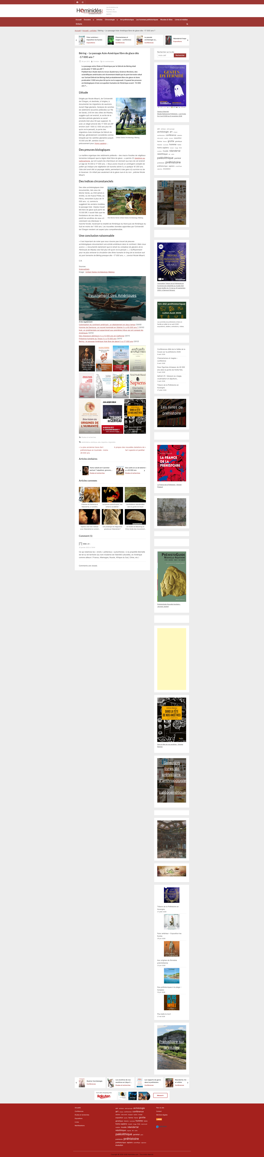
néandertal (174, 151)
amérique (94, 442)
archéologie (163, 132)
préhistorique (162, 166)
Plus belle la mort (164, 1014)
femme (159, 141)
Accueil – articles (89, 31)
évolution (166, 169)
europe (171, 138)
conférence (171, 135)
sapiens (171, 166)
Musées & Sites (166, 20)
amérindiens (86, 442)
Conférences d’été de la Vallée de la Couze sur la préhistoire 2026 (162, 38)
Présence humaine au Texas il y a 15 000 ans (97, 339)
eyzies (125, 1118)
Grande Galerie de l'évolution (172, 836)
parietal (177, 158)
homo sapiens (163, 148)
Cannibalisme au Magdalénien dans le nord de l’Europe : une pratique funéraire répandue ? (169, 1081)
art (171, 131)
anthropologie (170, 129)
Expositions (129, 41)
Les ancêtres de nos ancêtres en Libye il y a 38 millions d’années (82, 1081)
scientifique (179, 166)
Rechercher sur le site (165, 52)
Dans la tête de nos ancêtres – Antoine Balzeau (135, 429)
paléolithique (165, 157)
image (176, 148)
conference (161, 135)
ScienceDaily (84, 269)
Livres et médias (181, 20)
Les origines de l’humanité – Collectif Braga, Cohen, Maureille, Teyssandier (87, 391)
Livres (77, 1122)
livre (180, 148)
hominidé (165, 145)
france (165, 141)
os (169, 154)
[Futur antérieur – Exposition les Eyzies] (171, 922)
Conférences (100, 43)
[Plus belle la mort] (171, 1003)
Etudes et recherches (89, 437)
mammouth (144, 1124)
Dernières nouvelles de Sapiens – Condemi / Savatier (104, 365)
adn (158, 129)
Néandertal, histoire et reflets (140, 1081)
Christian (96, 61)
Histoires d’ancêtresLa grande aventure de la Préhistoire (138, 365)
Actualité (78, 1108)
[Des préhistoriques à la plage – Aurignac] (171, 976)
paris (141, 1134)
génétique (178, 141)
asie (99, 442)
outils (172, 154)
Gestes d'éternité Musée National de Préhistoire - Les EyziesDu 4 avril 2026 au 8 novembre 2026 (171, 114)
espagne (130, 1114)
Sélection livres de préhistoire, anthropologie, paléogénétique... (174, 200)
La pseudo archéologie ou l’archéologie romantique (101, 38)
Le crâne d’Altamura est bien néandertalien (135, 469)
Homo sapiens (100, 143)
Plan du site (160, 1108)
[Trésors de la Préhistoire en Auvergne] (171, 895)
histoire (159, 145)
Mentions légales (161, 1115)
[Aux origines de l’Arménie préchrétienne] (171, 949)
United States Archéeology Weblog (99, 272)
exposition (178, 138)
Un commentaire (108, 61)
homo (179, 145)
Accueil (78, 20)
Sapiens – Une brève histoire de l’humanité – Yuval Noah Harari (137, 391)
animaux (163, 129)
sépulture (159, 169)
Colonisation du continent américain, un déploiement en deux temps (107, 325)
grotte (171, 141)
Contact (159, 1111)
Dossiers (87, 20)
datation (179, 135)
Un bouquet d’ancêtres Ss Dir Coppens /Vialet (104, 394)
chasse (175, 132)
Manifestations (80, 1125)
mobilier (159, 151)
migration (104, 442)
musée (165, 151)
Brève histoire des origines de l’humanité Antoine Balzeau (90, 429)
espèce (166, 138)
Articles (99, 20)
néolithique (162, 154)
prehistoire (160, 163)
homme (172, 144)
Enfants (79, 24)
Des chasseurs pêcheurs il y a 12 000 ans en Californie (101, 336)
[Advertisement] (171, 659)
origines (129, 1130)
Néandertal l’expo (131, 38)
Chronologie (110, 20)
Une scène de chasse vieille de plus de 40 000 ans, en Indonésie (101, 469)
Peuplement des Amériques (112, 295)
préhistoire (173, 162)
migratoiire (111, 442)
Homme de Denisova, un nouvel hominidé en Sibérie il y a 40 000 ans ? (109, 327)
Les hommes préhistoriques (147, 20)
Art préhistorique (127, 20)
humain (172, 148)
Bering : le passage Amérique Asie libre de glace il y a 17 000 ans (106, 341)
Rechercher (180, 55)
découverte (160, 138)
